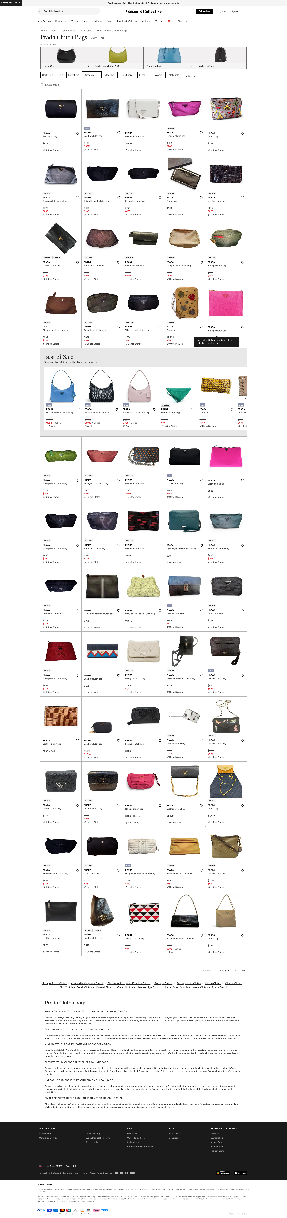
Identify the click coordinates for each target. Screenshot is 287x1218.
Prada (53, 30)
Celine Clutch (213, 983)
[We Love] (166, 21)
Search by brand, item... (55, 11)
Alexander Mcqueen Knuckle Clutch (128, 983)
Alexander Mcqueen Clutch (87, 983)
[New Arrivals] (53, 21)
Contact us (174, 1137)
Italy (89, 1214)
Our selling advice (136, 1137)
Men (85, 21)
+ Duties (218, 337)
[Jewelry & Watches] (139, 21)
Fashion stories (218, 1151)
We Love (159, 21)
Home (43, 30)
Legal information (71, 1172)
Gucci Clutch (125, 987)
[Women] (81, 21)
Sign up (234, 11)
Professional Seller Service (140, 1146)
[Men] (90, 21)
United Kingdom (51, 1214)
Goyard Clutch (104, 987)
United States (64, 1214)
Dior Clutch (66, 987)
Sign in (222, 11)
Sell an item (204, 11)
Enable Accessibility (11, 2)
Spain (83, 1214)
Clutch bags (85, 30)
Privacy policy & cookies (100, 1172)
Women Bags (67, 30)
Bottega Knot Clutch (189, 983)
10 (236, 970)
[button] (246, 11)
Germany (75, 1214)
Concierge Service (48, 1137)
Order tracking (92, 1133)
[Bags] (114, 21)
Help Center (175, 1133)
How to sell (132, 1133)
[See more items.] (245, 399)
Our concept (45, 1133)
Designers (60, 21)
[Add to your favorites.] (77, 133)
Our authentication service (98, 1137)
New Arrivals (44, 21)
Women (75, 21)
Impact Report (218, 1142)
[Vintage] (152, 21)
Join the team (217, 1146)
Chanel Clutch (233, 983)
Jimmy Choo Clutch (176, 987)
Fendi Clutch (84, 987)
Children (97, 21)
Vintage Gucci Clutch (54, 983)
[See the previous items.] (42, 399)
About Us (182, 21)
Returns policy (92, 1142)
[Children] (104, 21)
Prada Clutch (220, 987)
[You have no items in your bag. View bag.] (246, 11)
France (40, 1214)
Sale (170, 21)
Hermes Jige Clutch (148, 987)
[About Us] (190, 21)
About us (215, 1133)
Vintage (146, 21)
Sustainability (217, 1137)
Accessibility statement (50, 1172)
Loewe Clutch (200, 987)
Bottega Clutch (163, 983)
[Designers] (68, 21)
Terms (84, 1172)
